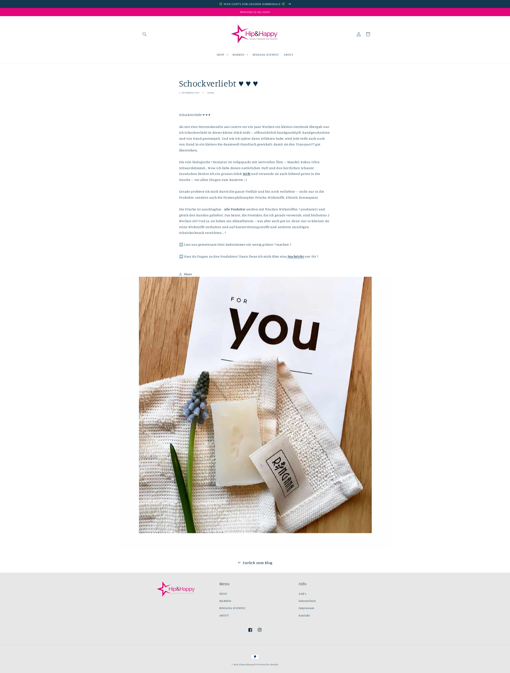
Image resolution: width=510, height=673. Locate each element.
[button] (144, 34)
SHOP (223, 593)
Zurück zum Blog (257, 562)
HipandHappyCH (248, 664)
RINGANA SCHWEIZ (232, 608)
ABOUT (224, 615)
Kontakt (304, 615)
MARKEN (225, 600)
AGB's (302, 593)
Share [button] (188, 274)
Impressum (306, 608)
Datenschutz (307, 600)
